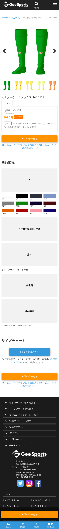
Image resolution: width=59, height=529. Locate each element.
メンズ (7, 103)
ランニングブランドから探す (23, 415)
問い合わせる (30, 138)
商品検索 (36, 527)
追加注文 (22, 527)
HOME (5, 17)
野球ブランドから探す (20, 421)
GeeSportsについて (19, 445)
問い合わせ (50, 527)
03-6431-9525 (30, 469)
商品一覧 (15, 17)
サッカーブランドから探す (22, 402)
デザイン (13, 433)
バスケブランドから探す (21, 408)
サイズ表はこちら (30, 352)
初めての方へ (16, 427)
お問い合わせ (16, 439)
